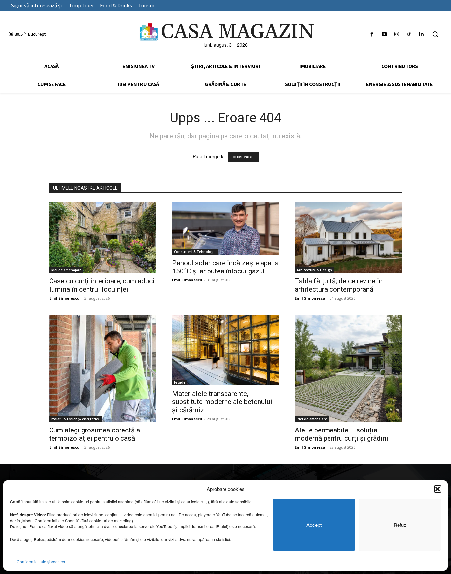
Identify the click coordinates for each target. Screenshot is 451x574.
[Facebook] (371, 34)
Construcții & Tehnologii (195, 251)
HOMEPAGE (243, 156)
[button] (437, 489)
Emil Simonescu (64, 298)
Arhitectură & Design (314, 270)
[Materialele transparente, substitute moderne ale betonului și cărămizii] (225, 350)
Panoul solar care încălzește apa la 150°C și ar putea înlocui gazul (225, 267)
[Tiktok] (408, 34)
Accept (314, 524)
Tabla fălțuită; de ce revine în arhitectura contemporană (339, 285)
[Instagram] (396, 34)
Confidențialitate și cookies (41, 561)
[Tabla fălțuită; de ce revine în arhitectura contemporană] (348, 237)
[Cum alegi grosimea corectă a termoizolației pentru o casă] (102, 368)
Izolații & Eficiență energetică (75, 419)
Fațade (179, 382)
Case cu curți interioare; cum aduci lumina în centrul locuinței (102, 285)
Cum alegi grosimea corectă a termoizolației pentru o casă (94, 434)
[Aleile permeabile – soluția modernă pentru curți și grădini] (348, 368)
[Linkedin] (421, 34)
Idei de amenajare (66, 270)
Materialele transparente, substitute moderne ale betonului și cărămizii (222, 402)
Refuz (400, 524)
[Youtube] (384, 34)
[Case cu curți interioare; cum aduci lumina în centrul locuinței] (102, 237)
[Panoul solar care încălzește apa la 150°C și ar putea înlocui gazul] (225, 228)
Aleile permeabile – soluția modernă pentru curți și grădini (341, 434)
